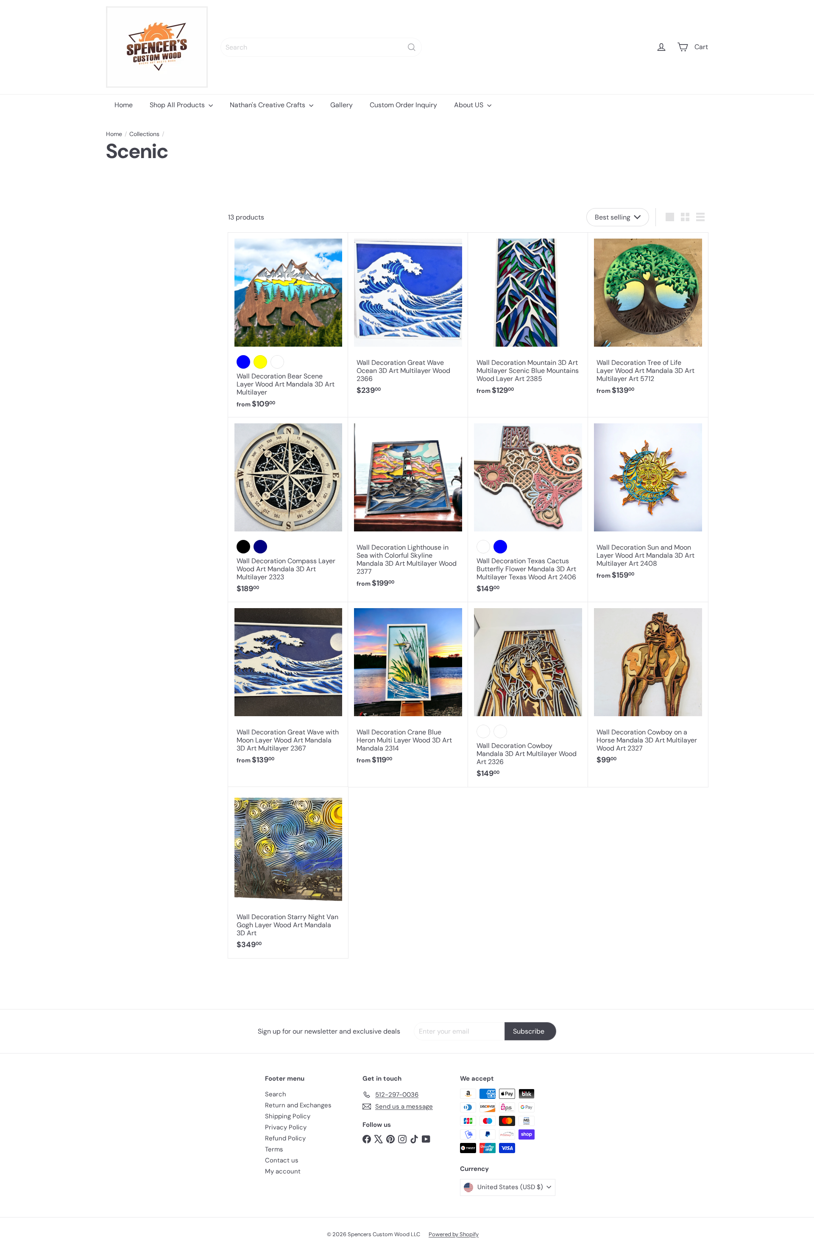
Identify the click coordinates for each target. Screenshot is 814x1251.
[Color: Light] (483, 731)
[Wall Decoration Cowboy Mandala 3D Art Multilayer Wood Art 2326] (528, 694)
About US (469, 104)
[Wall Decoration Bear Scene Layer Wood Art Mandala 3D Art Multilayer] (288, 325)
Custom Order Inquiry (403, 104)
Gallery (341, 104)
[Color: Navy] (260, 546)
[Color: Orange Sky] (277, 362)
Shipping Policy (287, 1116)
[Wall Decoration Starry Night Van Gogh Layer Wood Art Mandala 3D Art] (288, 872)
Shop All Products (178, 104)
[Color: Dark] (500, 731)
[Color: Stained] (483, 546)
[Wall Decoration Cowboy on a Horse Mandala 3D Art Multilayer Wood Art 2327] (648, 687)
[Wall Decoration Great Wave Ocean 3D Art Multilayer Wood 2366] (408, 318)
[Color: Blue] (243, 362)
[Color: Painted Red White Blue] (500, 546)
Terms (274, 1149)
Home (123, 104)
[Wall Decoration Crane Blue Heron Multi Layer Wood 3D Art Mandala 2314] (408, 687)
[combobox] (321, 47)
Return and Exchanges (298, 1105)
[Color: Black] (243, 546)
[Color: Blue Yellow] (260, 362)
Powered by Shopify (454, 1234)
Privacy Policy (286, 1127)
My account (283, 1171)
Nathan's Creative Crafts (268, 104)
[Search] (411, 47)
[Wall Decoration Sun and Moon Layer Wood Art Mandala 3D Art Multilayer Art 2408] (648, 503)
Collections (144, 134)
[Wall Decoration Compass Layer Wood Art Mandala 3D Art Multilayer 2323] (288, 509)
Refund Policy (285, 1138)
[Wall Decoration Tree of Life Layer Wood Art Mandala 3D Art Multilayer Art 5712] (648, 318)
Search (275, 1094)
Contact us (281, 1160)
